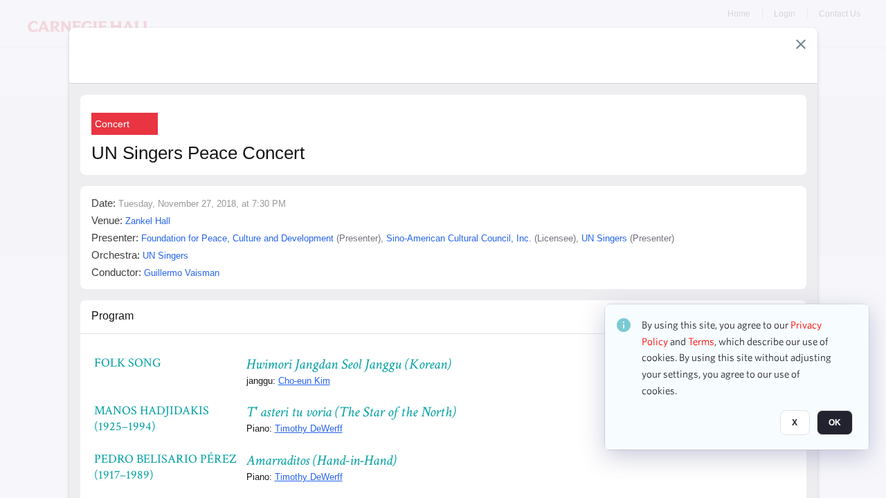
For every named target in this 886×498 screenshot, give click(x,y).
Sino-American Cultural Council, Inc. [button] (459, 238)
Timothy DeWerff (309, 428)
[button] (801, 44)
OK (835, 422)
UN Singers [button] (604, 238)
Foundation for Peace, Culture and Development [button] (237, 238)
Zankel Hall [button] (147, 221)
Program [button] (112, 316)
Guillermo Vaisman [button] (181, 273)
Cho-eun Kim (304, 381)
